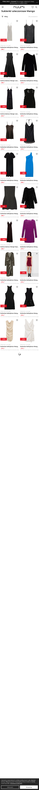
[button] (19, 2)
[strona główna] (19, 7)
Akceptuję (29, 787)
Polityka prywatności (16, 783)
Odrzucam (10, 787)
